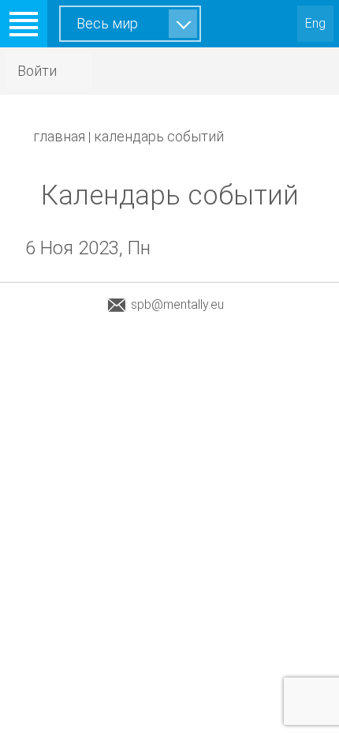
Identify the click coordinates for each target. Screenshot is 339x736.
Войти (37, 70)
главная (59, 136)
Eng (315, 23)
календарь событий (159, 136)
